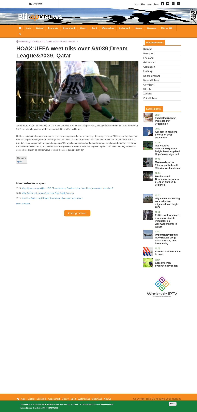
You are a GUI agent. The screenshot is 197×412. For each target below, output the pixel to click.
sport (19, 161)
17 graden (37, 3)
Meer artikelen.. (23, 203)
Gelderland (149, 62)
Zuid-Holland (150, 98)
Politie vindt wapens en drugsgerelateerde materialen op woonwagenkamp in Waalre (167, 221)
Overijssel (148, 85)
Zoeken (19, 34)
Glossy (83, 28)
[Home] (40, 17)
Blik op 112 (167, 28)
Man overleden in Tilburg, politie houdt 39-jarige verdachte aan (168, 165)
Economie (53, 28)
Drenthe (147, 49)
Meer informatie (50, 408)
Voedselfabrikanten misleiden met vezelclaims (165, 121)
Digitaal (39, 28)
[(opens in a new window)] (163, 4)
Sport (94, 28)
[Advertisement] (77, 197)
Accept (172, 404)
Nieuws (138, 28)
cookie (149, 4)
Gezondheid (69, 28)
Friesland (148, 58)
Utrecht (147, 89)
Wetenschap (108, 28)
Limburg (148, 71)
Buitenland (124, 28)
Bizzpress (151, 28)
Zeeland (147, 93)
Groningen (149, 67)
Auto (28, 28)
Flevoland (148, 53)
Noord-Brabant (151, 76)
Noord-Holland (151, 80)
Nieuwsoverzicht (20, 28)
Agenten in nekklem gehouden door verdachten (166, 135)
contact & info (140, 4)
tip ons (156, 4)
